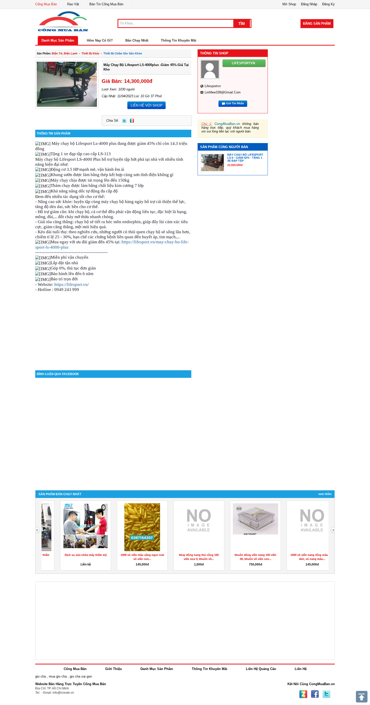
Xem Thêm (324, 493)
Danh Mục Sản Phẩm (58, 40)
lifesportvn (213, 86)
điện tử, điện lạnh (65, 53)
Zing (132, 121)
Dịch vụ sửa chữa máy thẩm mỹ (70, 554)
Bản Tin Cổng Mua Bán (106, 4)
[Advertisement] (113, 327)
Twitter (124, 121)
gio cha (40, 676)
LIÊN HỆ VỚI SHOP (146, 105)
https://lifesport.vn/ (71, 284)
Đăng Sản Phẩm (317, 23)
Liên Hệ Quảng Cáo (261, 669)
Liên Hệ (301, 669)
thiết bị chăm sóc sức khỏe (122, 53)
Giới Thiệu (113, 669)
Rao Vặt (73, 4)
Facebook (315, 694)
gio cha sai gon (81, 676)
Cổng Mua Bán (46, 4)
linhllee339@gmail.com (223, 92)
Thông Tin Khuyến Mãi (178, 40)
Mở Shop (289, 4)
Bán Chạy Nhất (136, 40)
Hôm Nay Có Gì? (100, 40)
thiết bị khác (90, 53)
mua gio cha (58, 676)
